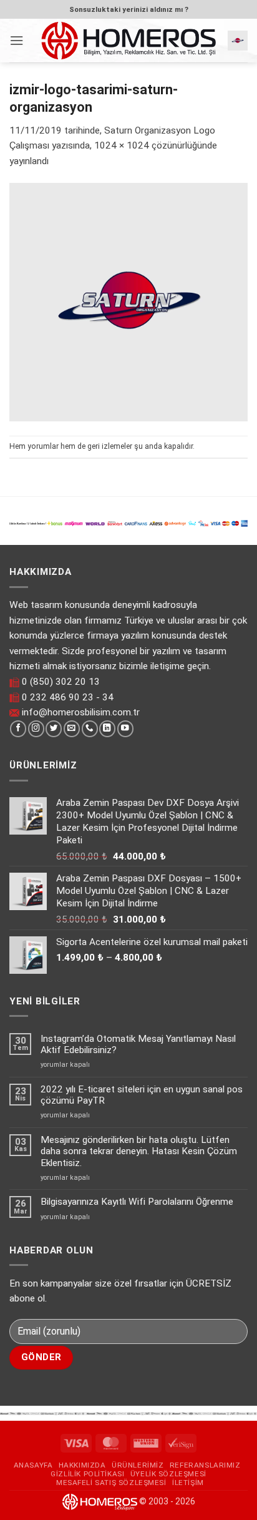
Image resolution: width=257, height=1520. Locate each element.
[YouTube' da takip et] (125, 728)
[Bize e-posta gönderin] (72, 728)
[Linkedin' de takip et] (107, 728)
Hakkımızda (82, 1465)
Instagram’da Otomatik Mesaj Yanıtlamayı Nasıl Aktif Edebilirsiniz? (138, 1044)
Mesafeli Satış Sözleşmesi (111, 1482)
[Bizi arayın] (90, 728)
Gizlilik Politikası (87, 1473)
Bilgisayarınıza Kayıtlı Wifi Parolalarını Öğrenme (137, 1201)
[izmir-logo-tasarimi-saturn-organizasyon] (128, 301)
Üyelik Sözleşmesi (168, 1473)
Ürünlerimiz (137, 1465)
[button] (16, 41)
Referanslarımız (205, 1465)
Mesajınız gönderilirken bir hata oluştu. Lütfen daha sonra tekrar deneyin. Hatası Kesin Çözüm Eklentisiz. (139, 1151)
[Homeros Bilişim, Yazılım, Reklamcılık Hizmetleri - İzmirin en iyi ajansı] (128, 40)
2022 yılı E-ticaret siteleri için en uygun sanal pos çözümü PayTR (142, 1095)
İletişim (188, 1482)
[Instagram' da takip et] (36, 728)
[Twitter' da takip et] (54, 728)
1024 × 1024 (121, 145)
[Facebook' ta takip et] (18, 728)
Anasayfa (33, 1465)
